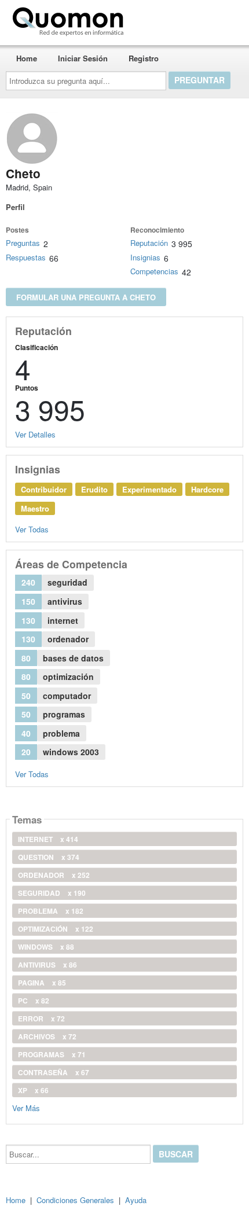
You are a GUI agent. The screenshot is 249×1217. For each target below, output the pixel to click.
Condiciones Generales (75, 1199)
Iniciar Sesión (83, 58)
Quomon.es (164, 19)
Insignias (145, 257)
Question (48, 857)
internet (48, 839)
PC (33, 1000)
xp (33, 1090)
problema (50, 911)
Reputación (149, 242)
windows (46, 947)
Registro (144, 58)
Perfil (15, 206)
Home (26, 58)
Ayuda (136, 1199)
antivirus (47, 964)
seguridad (52, 893)
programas (52, 1054)
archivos (47, 1036)
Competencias (154, 271)
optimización (55, 929)
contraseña (53, 1072)
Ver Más (26, 1107)
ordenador (54, 875)
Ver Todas (32, 529)
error (41, 1018)
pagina (42, 982)
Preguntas (23, 242)
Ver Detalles (35, 434)
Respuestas (26, 257)
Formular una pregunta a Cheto (86, 297)
